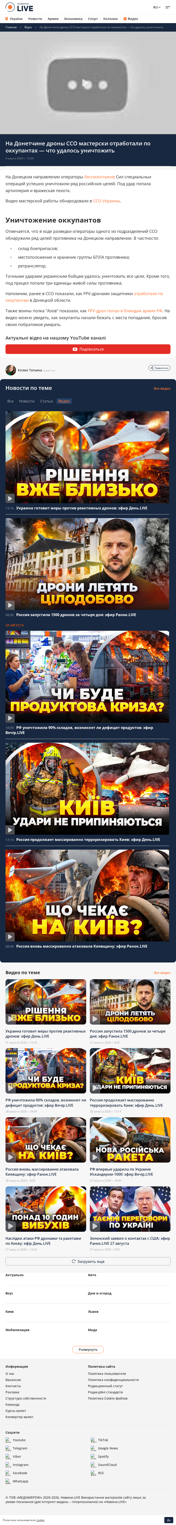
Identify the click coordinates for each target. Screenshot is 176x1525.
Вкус (9, 1293)
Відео (28, 27)
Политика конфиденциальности (113, 1380)
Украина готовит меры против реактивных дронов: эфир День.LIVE (81, 508)
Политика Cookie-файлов (107, 1398)
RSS (101, 1473)
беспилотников (99, 176)
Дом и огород (99, 1293)
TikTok (103, 1440)
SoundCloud (107, 1464)
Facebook (20, 1473)
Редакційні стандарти (105, 1392)
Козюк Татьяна (30, 370)
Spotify (103, 1456)
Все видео (162, 388)
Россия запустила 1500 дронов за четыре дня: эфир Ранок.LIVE (76, 614)
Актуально (15, 1275)
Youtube (19, 1440)
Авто (92, 1275)
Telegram (20, 1448)
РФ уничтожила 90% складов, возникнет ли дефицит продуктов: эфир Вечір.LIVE (46, 1103)
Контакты (13, 1386)
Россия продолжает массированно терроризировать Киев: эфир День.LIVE (88, 839)
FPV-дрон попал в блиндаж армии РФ (125, 310)
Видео (133, 19)
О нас (10, 1373)
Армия (53, 19)
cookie (40, 1520)
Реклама (12, 1392)
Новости (35, 19)
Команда (12, 1404)
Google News (108, 1448)
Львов (93, 1311)
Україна (16, 18)
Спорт (93, 19)
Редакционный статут (105, 1386)
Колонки (110, 19)
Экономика (73, 19)
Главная (11, 27)
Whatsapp (20, 1481)
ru (155, 7)
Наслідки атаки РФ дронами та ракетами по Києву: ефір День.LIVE (43, 1241)
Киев (10, 1311)
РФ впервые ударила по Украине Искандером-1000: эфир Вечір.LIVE (121, 1172)
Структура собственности (26, 1398)
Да (168, 1520)
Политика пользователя (107, 1373)
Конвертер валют (19, 1417)
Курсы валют (16, 1410)
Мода (92, 1330)
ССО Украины (106, 201)
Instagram (20, 1464)
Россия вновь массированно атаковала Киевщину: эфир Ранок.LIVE (81, 946)
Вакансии (13, 1380)
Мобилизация (17, 1330)
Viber (17, 1456)
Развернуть (88, 1349)
